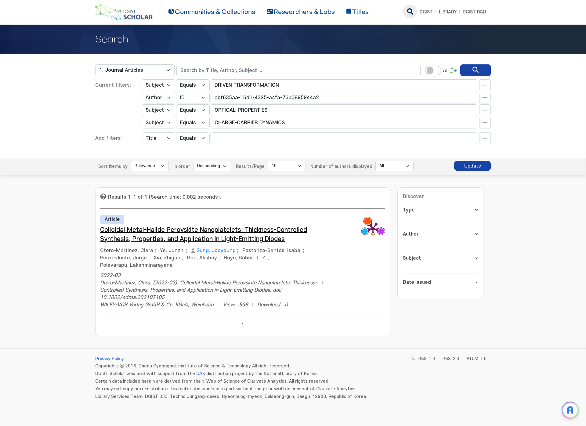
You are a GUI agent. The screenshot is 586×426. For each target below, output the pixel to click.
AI (445, 71)
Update (472, 166)
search (410, 11)
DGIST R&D (474, 12)
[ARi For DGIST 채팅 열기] (570, 410)
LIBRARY (448, 12)
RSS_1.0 (426, 358)
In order (181, 166)
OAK (200, 373)
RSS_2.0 (451, 358)
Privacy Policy (109, 358)
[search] (475, 70)
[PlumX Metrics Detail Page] (373, 228)
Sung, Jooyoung (216, 250)
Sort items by (113, 166)
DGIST (426, 12)
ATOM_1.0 (477, 358)
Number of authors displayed (341, 166)
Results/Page (250, 166)
